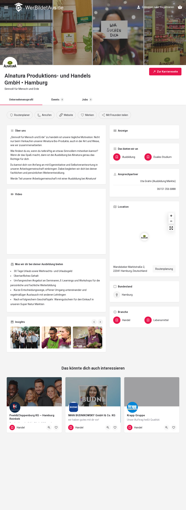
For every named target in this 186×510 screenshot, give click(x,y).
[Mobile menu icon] (6, 7)
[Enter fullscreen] (171, 228)
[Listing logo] (10, 64)
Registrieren (167, 7)
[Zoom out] (171, 221)
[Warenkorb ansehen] (180, 7)
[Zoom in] (171, 215)
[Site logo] (39, 7)
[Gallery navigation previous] (94, 322)
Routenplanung (164, 268)
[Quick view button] (49, 427)
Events (57, 99)
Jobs (86, 99)
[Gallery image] (25, 337)
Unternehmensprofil (21, 99)
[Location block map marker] (144, 237)
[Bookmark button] (56, 427)
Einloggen (147, 7)
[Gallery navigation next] (101, 322)
